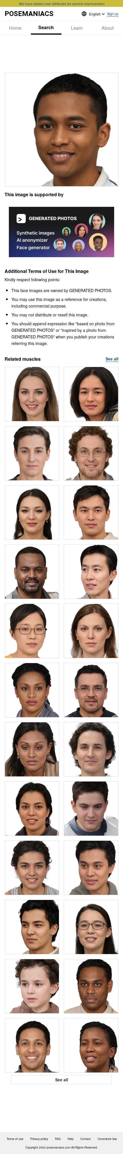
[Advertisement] (61, 53)
